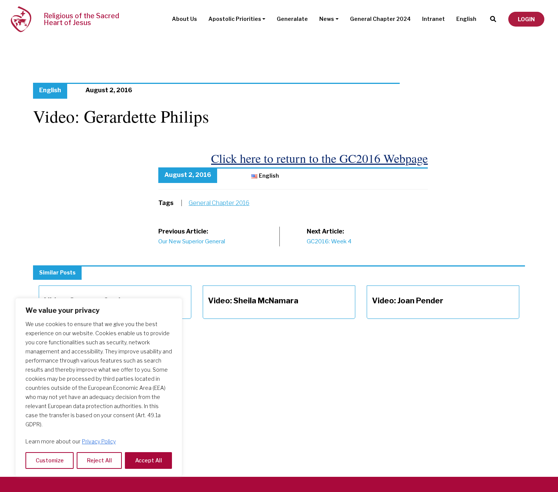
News (326, 19)
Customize (50, 460)
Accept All (148, 460)
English (466, 19)
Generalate (292, 19)
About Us (184, 19)
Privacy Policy (99, 441)
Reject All (99, 460)
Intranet (433, 19)
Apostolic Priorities (234, 19)
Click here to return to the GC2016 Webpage (319, 158)
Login (526, 19)
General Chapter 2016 (219, 203)
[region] (98, 387)
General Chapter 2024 (380, 19)
